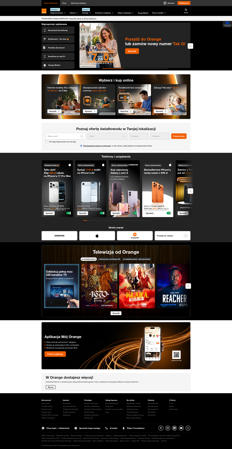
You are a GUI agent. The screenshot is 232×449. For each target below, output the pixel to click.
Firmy (64, 3)
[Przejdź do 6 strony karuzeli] (106, 220)
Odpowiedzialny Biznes (128, 438)
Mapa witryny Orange (134, 418)
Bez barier (171, 3)
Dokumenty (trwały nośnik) (82, 441)
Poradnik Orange (132, 412)
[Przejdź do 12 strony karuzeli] (130, 220)
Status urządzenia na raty (135, 415)
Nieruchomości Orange (91, 438)
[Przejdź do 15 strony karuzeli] (142, 220)
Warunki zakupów (77, 435)
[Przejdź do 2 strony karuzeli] (135, 68)
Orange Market (143, 13)
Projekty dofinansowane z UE (71, 438)
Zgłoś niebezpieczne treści (51, 438)
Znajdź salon (173, 409)
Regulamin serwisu (62, 435)
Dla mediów (152, 412)
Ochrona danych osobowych (94, 435)
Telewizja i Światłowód (91, 406)
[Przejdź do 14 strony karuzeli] (138, 220)
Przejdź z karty (46, 412)
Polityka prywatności (120, 435)
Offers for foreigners (48, 418)
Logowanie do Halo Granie (110, 438)
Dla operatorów (153, 406)
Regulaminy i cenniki (133, 403)
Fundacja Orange (144, 438)
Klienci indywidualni (51, 3)
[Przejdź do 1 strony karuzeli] (113, 68)
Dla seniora (152, 415)
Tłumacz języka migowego (150, 441)
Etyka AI (108, 435)
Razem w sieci (124, 441)
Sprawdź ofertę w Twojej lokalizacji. (83, 18)
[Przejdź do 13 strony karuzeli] (134, 220)
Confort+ (164, 441)
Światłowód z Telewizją (70, 409)
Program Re (135, 441)
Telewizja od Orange (91, 403)
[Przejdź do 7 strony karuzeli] (110, 220)
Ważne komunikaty (48, 435)
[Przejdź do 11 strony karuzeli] (126, 220)
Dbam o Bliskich (98, 441)
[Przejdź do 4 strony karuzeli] (97, 220)
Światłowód (67, 403)
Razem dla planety (111, 441)
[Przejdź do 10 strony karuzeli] (122, 220)
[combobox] (63, 136)
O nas (171, 403)
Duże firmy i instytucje (78, 3)
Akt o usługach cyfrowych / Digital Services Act (164, 435)
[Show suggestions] (82, 136)
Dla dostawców (153, 409)
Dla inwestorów (153, 403)
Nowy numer (46, 403)
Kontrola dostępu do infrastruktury (163, 438)
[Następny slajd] (190, 46)
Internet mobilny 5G (69, 406)
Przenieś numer (47, 409)
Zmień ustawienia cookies (137, 435)
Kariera (171, 406)
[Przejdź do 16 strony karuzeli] (147, 220)
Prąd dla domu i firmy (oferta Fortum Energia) (56, 441)
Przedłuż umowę (47, 406)
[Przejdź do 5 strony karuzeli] (102, 220)
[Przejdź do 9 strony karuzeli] (118, 220)
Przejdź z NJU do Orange (50, 415)
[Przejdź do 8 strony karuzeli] (114, 220)
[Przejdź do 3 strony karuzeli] (156, 68)
